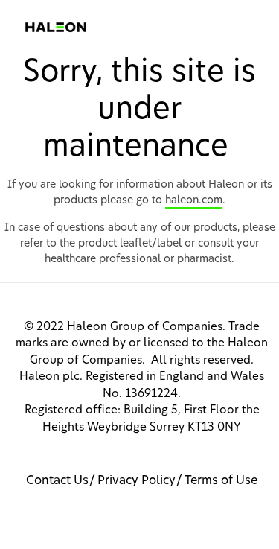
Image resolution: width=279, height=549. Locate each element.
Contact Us (57, 480)
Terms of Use (221, 480)
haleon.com (193, 200)
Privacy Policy (136, 480)
